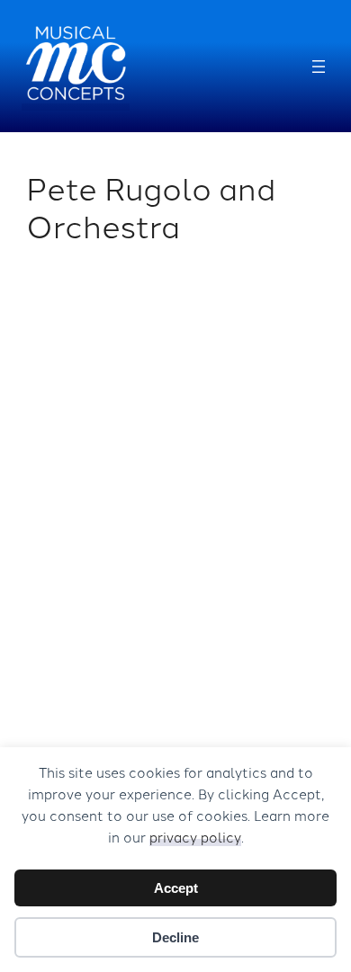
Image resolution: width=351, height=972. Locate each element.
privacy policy (195, 836)
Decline (175, 937)
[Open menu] (318, 66)
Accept (176, 888)
